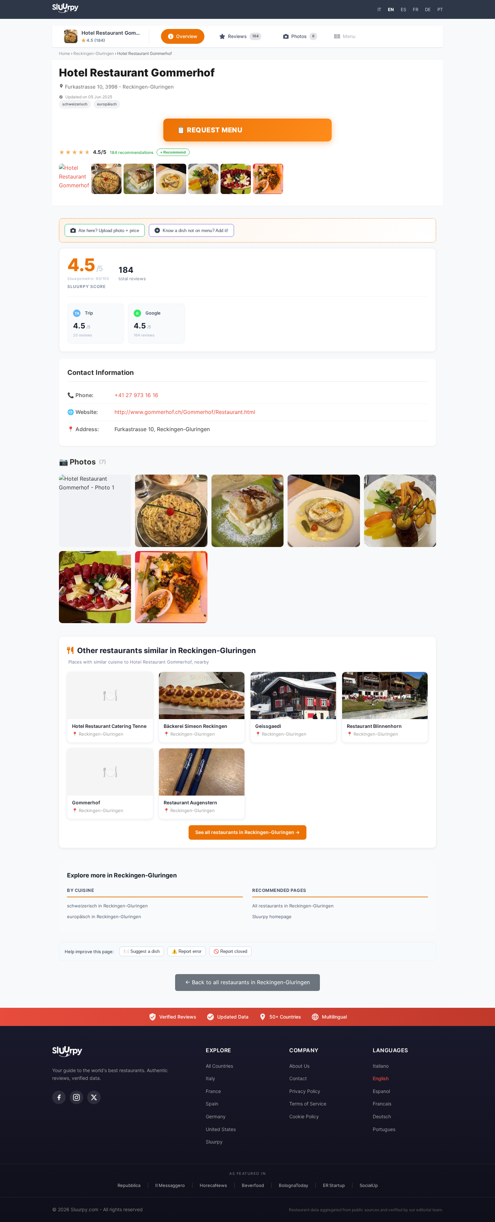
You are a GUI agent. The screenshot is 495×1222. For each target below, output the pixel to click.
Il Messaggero (170, 1185)
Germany (216, 1116)
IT (379, 9)
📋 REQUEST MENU (209, 130)
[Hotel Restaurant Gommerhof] (74, 179)
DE (428, 9)
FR (415, 9)
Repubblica (129, 1185)
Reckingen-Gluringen (93, 53)
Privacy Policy (304, 1091)
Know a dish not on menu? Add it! (195, 230)
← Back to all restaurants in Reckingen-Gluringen (247, 982)
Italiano (381, 1066)
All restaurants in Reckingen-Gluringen (293, 905)
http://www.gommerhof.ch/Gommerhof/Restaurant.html (184, 412)
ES (403, 9)
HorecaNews (213, 1185)
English (381, 1078)
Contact (298, 1078)
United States (221, 1129)
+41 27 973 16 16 (136, 395)
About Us (299, 1066)
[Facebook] (59, 1097)
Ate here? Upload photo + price (108, 230)
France (213, 1091)
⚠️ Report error (186, 951)
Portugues (384, 1129)
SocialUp (369, 1185)
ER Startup (334, 1185)
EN (391, 9)
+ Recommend (173, 152)
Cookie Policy (304, 1116)
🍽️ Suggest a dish (142, 951)
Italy (210, 1078)
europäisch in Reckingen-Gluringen (104, 916)
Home (64, 53)
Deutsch (382, 1116)
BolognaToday (293, 1185)
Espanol (381, 1091)
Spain (212, 1103)
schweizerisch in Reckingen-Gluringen (107, 905)
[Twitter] (94, 1097)
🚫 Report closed (230, 951)
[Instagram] (76, 1097)
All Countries (219, 1066)
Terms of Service (307, 1103)
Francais (382, 1103)
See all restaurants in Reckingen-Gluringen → (247, 832)
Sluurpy (214, 1142)
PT (440, 9)
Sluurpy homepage (272, 916)
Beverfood (253, 1185)
